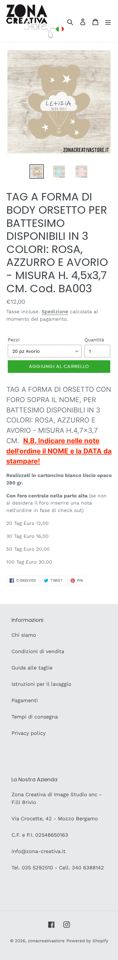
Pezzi (13, 339)
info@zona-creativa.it (38, 851)
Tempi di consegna (34, 717)
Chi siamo (23, 635)
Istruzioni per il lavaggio (41, 684)
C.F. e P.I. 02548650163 (39, 835)
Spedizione (55, 311)
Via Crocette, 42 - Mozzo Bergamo (54, 818)
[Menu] (108, 21)
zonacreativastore (46, 940)
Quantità (94, 339)
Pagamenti (24, 700)
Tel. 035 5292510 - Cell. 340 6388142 (57, 867)
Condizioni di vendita (37, 651)
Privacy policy (28, 733)
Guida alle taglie (31, 668)
